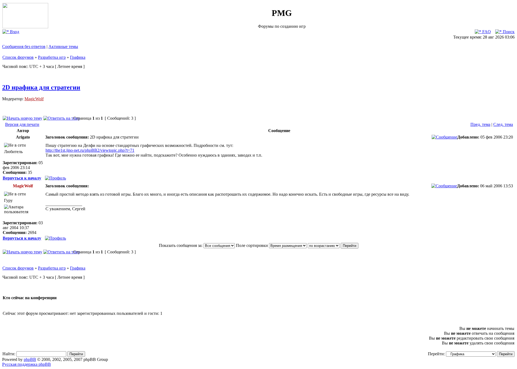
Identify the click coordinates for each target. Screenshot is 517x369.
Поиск (508, 31)
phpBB (30, 359)
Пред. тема (480, 124)
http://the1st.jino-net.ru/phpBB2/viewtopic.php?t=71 (90, 150)
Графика (77, 57)
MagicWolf (34, 98)
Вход (14, 31)
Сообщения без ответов (24, 46)
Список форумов (18, 57)
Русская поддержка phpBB (26, 364)
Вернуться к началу (22, 178)
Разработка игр (52, 57)
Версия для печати (22, 124)
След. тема (503, 124)
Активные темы (63, 46)
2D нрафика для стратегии (41, 87)
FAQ (486, 31)
